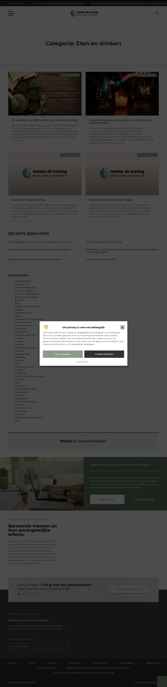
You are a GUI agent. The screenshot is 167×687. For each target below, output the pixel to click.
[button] (122, 327)
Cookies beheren (104, 354)
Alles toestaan (63, 354)
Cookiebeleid (82, 361)
